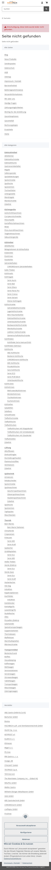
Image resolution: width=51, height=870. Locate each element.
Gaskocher (9, 548)
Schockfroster (10, 415)
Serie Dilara (12, 287)
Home (7, 134)
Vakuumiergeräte (11, 237)
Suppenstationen (11, 630)
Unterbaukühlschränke (16, 322)
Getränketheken (11, 263)
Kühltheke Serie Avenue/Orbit (19, 342)
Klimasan (8, 743)
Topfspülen (9, 511)
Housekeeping (10, 660)
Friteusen (8, 537)
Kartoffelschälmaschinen (14, 223)
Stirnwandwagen (11, 677)
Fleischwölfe (9, 220)
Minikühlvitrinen (14, 394)
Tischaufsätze (10, 190)
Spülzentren (9, 187)
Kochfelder (9, 596)
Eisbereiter (9, 253)
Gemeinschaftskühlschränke (18, 335)
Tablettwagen (10, 681)
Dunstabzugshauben (13, 458)
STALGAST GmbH (11, 765)
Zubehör (8, 204)
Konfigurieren (26, 832)
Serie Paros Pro (13, 290)
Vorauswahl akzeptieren (26, 825)
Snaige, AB (9, 761)
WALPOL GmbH (10, 783)
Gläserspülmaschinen (16, 494)
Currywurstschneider (13, 216)
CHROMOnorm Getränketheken (19, 266)
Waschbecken (10, 515)
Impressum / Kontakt (12, 863)
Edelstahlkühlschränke (16, 318)
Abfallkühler (9, 246)
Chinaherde (9, 531)
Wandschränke (10, 201)
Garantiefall (9, 121)
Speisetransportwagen (13, 627)
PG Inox (7, 752)
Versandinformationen (13, 94)
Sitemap (8, 77)
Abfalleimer (9, 156)
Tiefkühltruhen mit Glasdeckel (19, 435)
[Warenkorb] (46, 2)
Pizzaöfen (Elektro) (12, 620)
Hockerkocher (10, 582)
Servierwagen (10, 674)
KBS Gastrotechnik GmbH (15, 800)
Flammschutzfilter (12, 461)
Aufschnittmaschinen (13, 213)
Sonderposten (10, 63)
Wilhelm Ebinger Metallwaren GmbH (19, 791)
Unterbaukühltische (15, 380)
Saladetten (9, 408)
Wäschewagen (10, 688)
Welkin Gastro (10, 787)
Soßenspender (10, 173)
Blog (6, 55)
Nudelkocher (10, 613)
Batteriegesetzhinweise (14, 90)
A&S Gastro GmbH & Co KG (15, 712)
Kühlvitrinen (9, 387)
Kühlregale (9, 277)
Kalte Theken (10, 270)
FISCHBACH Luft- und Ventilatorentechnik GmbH (24, 726)
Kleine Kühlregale (14, 301)
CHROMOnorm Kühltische (17, 359)
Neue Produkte (10, 59)
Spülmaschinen (11, 487)
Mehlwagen (9, 667)
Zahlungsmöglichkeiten (14, 107)
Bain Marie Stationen (15, 527)
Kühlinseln (9, 273)
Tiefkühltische (10, 421)
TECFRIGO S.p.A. (11, 770)
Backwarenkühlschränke (17, 325)
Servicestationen (11, 670)
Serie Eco (11, 555)
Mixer (7, 227)
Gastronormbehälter (13, 166)
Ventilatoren (9, 465)
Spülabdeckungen (12, 176)
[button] (42, 2)
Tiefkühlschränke (11, 418)
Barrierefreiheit (11, 85)
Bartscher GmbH (11, 717)
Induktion (8, 589)
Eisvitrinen (9, 256)
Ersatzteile (9, 129)
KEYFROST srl (10, 734)
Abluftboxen (9, 451)
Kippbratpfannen (11, 593)
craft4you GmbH (11, 809)
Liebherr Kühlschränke (16, 332)
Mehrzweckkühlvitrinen (16, 390)
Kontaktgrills (9, 606)
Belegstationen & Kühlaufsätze (17, 249)
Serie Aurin (11, 280)
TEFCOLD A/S (10, 774)
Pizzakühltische (13, 366)
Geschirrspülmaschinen (16, 491)
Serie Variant (12, 297)
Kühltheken (9, 339)
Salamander (9, 624)
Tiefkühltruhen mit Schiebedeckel (20, 432)
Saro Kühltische (13, 370)
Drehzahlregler (10, 454)
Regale (7, 170)
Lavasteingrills (10, 610)
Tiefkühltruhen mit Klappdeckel (19, 428)
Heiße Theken (10, 562)
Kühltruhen (9, 384)
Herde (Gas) (9, 572)
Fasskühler (9, 259)
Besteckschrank (11, 653)
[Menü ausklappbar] (3, 1)
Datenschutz (27, 863)
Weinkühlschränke (14, 328)
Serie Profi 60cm (13, 377)
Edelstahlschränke (12, 159)
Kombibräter (10, 603)
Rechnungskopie (11, 125)
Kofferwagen (10, 663)
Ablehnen (26, 839)
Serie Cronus (12, 294)
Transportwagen (11, 684)
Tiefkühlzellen (10, 439)
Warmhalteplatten (12, 641)
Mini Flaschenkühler (15, 315)
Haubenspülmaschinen (16, 498)
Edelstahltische (11, 163)
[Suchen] (46, 8)
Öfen (6, 617)
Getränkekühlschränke (16, 308)
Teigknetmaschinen (12, 233)
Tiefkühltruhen (10, 425)
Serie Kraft (11, 544)
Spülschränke (10, 180)
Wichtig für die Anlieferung (15, 112)
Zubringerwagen (11, 691)
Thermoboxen (10, 634)
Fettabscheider (10, 480)
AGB (6, 72)
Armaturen (9, 477)
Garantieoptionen (12, 116)
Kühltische (9, 349)
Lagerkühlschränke (14, 311)
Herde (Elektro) (10, 565)
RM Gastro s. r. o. (11, 756)
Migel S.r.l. (9, 748)
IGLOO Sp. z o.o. (11, 730)
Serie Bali (11, 284)
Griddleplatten (10, 551)
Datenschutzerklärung (12, 859)
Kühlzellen (9, 404)
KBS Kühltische (13, 363)
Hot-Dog (8, 586)
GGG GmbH (9, 796)
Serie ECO (11, 373)
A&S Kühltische (13, 353)
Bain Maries (9, 524)
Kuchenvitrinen (13, 401)
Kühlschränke (10, 304)
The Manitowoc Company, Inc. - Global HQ (21, 778)
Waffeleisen (9, 637)
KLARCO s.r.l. (10, 739)
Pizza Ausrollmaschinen (14, 230)
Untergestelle (10, 194)
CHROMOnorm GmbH (13, 805)
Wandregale (9, 197)
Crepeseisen (9, 534)
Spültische (9, 183)
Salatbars (8, 411)
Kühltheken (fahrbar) (13, 346)
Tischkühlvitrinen (14, 397)
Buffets (7, 657)
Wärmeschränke (11, 644)
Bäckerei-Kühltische (15, 356)
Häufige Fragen (10, 103)
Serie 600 (11, 541)
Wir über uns (10, 99)
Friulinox (8, 813)
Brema (7, 721)
